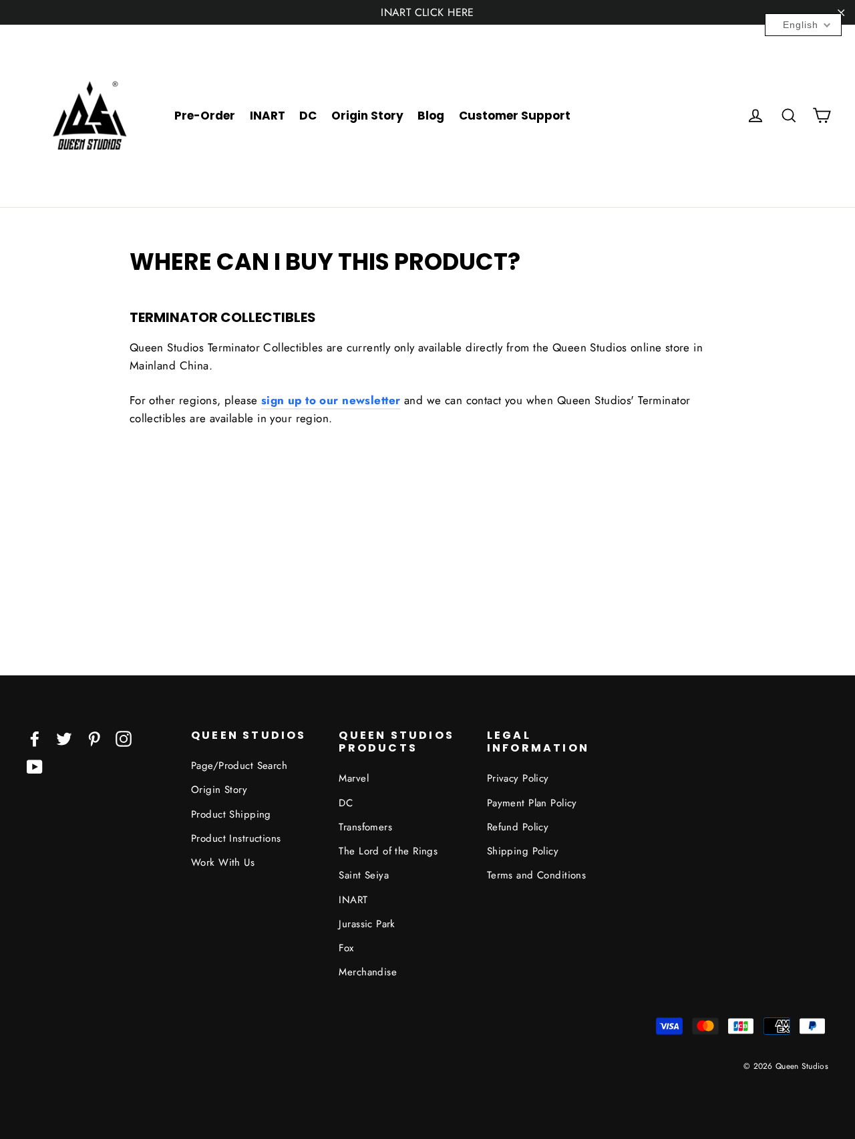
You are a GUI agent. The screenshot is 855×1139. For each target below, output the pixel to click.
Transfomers (365, 827)
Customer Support (514, 116)
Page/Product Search (239, 765)
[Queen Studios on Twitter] (64, 738)
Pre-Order (204, 116)
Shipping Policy (522, 851)
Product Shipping (231, 814)
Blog (430, 116)
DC (308, 116)
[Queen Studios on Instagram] (124, 738)
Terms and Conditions (536, 875)
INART (267, 116)
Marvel (354, 778)
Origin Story (367, 116)
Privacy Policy (518, 778)
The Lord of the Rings (388, 851)
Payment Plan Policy (532, 803)
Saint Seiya (364, 875)
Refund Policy (518, 827)
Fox (346, 948)
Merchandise (368, 972)
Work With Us (222, 862)
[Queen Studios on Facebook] (35, 738)
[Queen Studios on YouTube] (35, 766)
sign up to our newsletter (331, 400)
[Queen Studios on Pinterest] (94, 738)
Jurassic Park (367, 924)
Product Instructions (236, 838)
